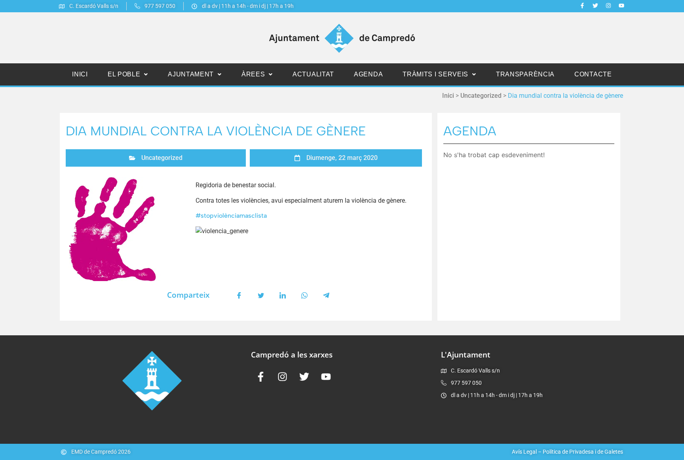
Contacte (593, 74)
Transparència (525, 74)
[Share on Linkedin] (283, 295)
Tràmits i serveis (435, 74)
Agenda (368, 74)
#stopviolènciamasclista (231, 215)
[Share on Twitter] (261, 295)
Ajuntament (191, 74)
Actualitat (313, 74)
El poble (124, 74)
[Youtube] (621, 5)
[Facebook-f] (582, 5)
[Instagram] (608, 5)
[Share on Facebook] (239, 295)
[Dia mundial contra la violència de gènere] (129, 229)
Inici (80, 74)
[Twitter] (595, 5)
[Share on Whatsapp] (304, 295)
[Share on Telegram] (326, 295)
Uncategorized (481, 95)
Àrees (253, 74)
